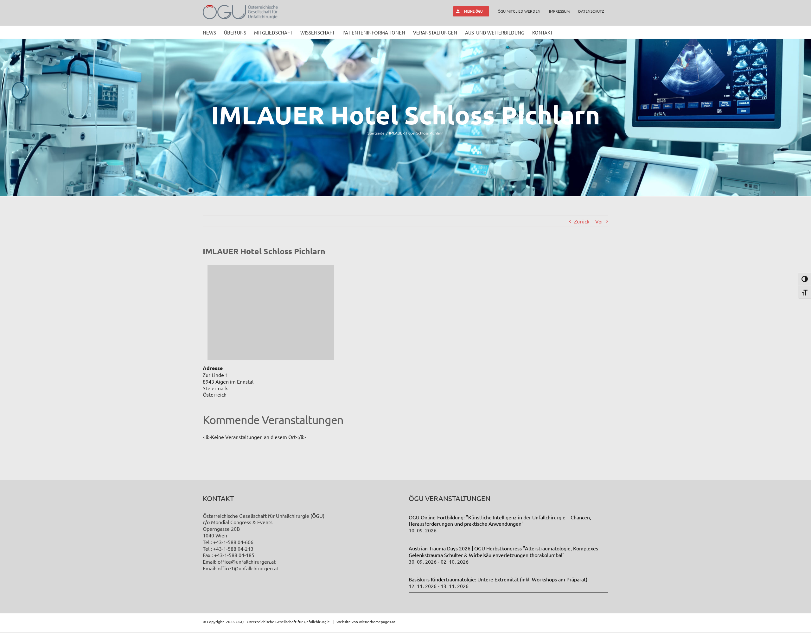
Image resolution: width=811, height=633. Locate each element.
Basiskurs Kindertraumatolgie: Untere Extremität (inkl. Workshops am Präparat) (498, 579)
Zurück (581, 221)
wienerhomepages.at (377, 621)
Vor (599, 221)
